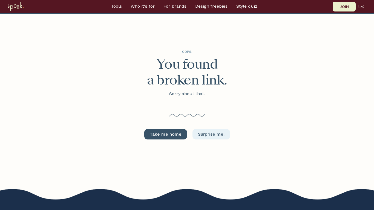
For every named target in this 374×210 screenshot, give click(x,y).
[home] (22, 6)
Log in (362, 6)
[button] (116, 6)
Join (344, 6)
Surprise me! (211, 134)
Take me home (166, 134)
